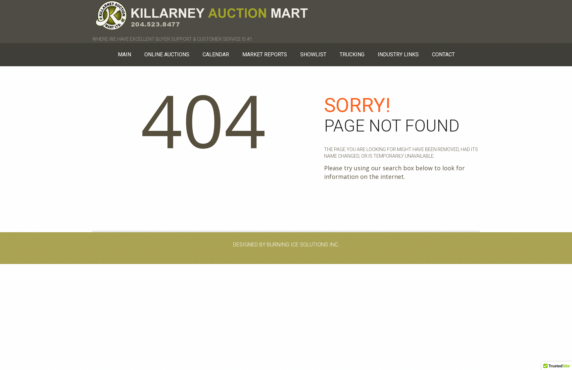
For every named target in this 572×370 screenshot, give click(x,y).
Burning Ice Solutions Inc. (303, 244)
